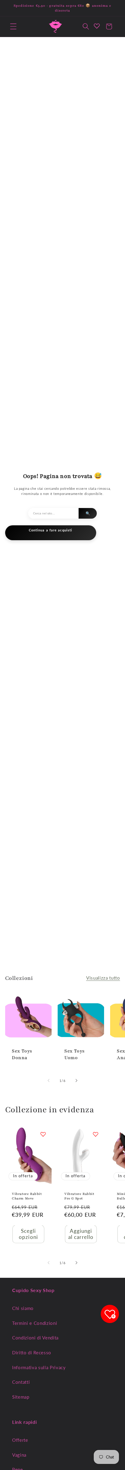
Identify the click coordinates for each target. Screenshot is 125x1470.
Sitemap (20, 1397)
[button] (13, 26)
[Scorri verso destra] (76, 1080)
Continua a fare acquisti (50, 530)
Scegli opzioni (28, 1234)
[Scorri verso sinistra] (48, 1080)
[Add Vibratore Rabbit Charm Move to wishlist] (43, 1134)
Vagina (19, 1455)
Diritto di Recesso (31, 1352)
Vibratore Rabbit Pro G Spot (79, 1196)
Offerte (20, 1440)
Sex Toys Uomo (74, 1054)
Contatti (21, 1382)
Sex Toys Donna (22, 1054)
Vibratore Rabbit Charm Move (27, 1196)
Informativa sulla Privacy (39, 1367)
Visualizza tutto (103, 978)
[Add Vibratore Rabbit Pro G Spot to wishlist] (95, 1134)
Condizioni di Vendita (35, 1337)
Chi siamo (23, 1308)
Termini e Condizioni (34, 1323)
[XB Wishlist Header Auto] (96, 25)
